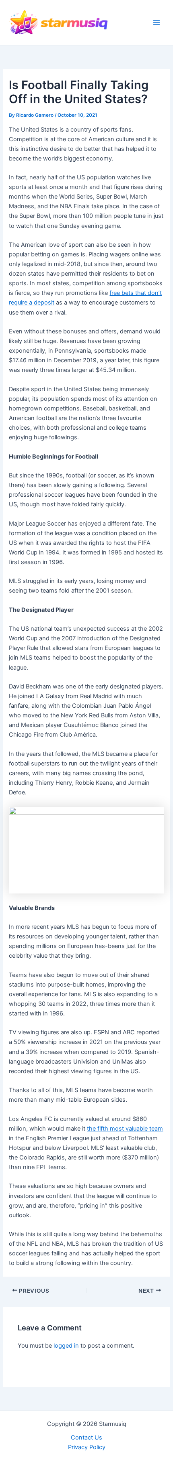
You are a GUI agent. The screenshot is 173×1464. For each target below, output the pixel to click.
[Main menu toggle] (156, 22)
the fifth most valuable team (125, 1128)
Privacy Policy (86, 1447)
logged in (66, 1345)
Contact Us (86, 1437)
